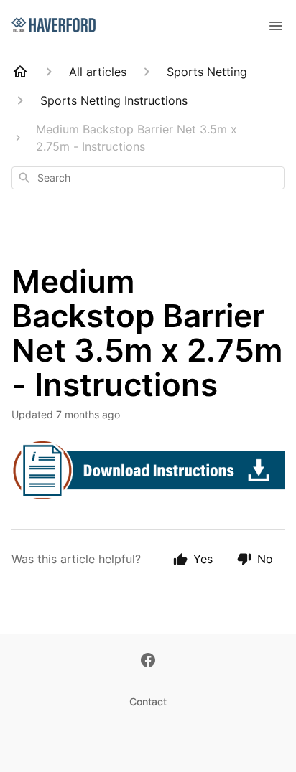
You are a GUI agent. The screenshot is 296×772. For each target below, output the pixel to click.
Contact (148, 701)
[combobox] (148, 177)
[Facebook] (148, 661)
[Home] (20, 71)
